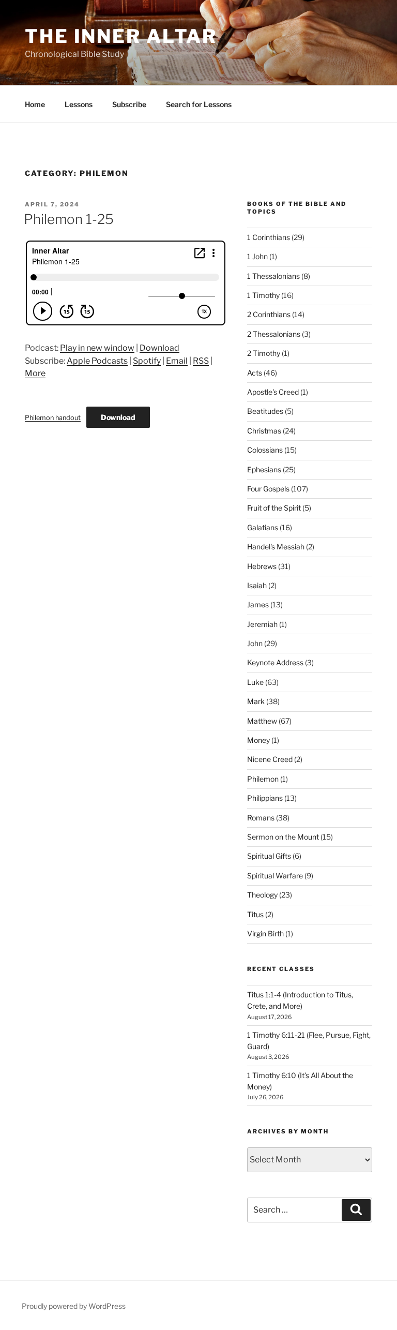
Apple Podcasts (97, 361)
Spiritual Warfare (275, 875)
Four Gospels (268, 488)
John (255, 643)
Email (177, 361)
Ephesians (264, 469)
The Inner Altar (121, 36)
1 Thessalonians (273, 276)
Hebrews (262, 566)
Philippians (265, 798)
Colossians (265, 449)
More (35, 373)
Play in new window (97, 348)
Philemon (263, 778)
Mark (256, 701)
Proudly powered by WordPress (74, 1306)
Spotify (147, 361)
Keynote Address (275, 662)
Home (35, 104)
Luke (255, 682)
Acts (254, 372)
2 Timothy (263, 353)
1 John (257, 256)
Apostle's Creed (273, 391)
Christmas (264, 430)
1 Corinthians (268, 237)
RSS (201, 361)
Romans (260, 817)
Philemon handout (53, 418)
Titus (255, 914)
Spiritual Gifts (269, 855)
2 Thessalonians (273, 334)
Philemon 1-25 (69, 219)
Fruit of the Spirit (274, 507)
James (258, 604)
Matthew (262, 720)
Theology (262, 894)
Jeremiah (262, 624)
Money (258, 740)
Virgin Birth (265, 933)
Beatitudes (265, 411)
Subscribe (129, 104)
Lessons (79, 104)
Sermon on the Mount (283, 836)
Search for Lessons (199, 104)
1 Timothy (263, 295)
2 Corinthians (269, 314)
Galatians (262, 527)
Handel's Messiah (275, 546)
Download (159, 348)
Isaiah (257, 585)
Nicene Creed (270, 759)
